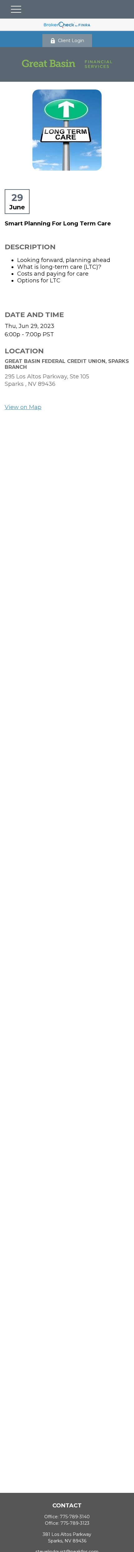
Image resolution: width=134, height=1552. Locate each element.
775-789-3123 (74, 1523)
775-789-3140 (75, 1516)
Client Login (71, 40)
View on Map (23, 407)
